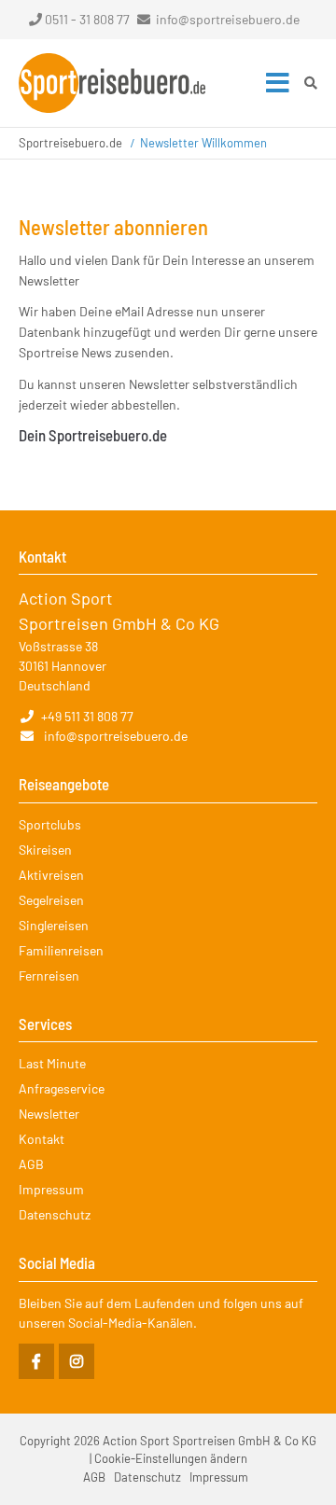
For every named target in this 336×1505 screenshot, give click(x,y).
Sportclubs (50, 824)
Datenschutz (55, 1214)
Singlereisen (54, 925)
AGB (31, 1164)
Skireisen (45, 849)
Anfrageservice (62, 1088)
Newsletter (49, 1114)
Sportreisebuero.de (70, 142)
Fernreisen (49, 975)
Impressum (51, 1189)
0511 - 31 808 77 (87, 19)
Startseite (112, 83)
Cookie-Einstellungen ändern (170, 1458)
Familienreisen (61, 950)
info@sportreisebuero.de (228, 19)
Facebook (36, 1361)
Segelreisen (51, 900)
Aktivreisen (51, 875)
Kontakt (41, 1139)
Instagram (76, 1361)
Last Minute (52, 1063)
